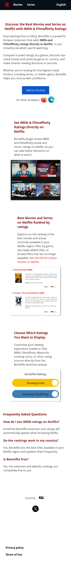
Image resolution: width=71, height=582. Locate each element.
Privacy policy (15, 547)
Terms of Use (14, 554)
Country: (30, 498)
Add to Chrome (35, 90)
